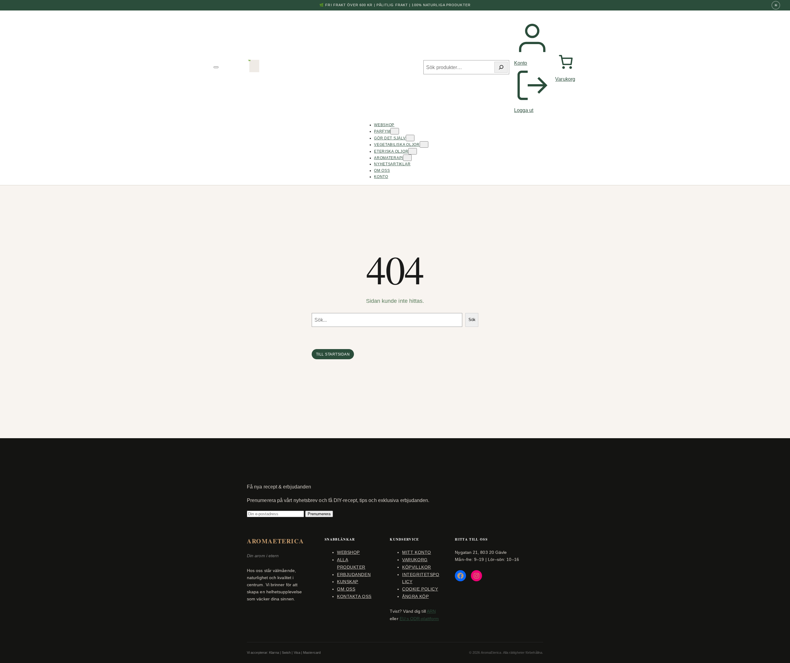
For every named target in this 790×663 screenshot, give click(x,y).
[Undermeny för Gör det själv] (410, 138)
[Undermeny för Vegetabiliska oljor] (424, 144)
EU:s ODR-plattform (419, 618)
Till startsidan (333, 354)
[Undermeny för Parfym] (394, 131)
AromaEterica (275, 541)
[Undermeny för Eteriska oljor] (412, 151)
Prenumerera (319, 514)
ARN (431, 611)
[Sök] (501, 67)
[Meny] (216, 67)
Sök (472, 319)
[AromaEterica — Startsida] (254, 67)
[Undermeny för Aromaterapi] (407, 157)
